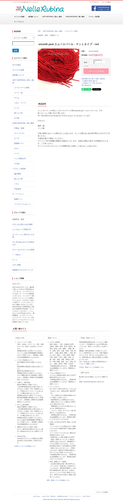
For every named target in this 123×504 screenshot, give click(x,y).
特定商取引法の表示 (62, 496)
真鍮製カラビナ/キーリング (22, 270)
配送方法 (53, 496)
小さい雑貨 (16, 265)
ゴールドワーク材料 (71, 31)
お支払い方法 (45, 496)
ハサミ (16, 184)
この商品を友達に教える (89, 81)
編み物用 (17, 174)
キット (14, 260)
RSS (84, 496)
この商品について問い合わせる (92, 83)
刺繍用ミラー (19, 143)
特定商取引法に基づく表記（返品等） (94, 79)
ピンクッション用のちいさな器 (23, 235)
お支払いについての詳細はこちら (25, 446)
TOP (39, 31)
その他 (16, 118)
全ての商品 (16, 65)
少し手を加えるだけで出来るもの (23, 243)
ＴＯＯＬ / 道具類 (94, 16)
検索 (15, 50)
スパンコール (19, 133)
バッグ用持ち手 (20, 158)
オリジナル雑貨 (19, 16)
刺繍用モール (54, 35)
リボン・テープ (20, 103)
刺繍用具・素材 (43, 35)
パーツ (16, 153)
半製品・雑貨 (19, 128)
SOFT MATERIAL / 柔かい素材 (52, 16)
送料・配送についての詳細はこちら (58, 480)
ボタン (16, 148)
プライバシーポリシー (75, 496)
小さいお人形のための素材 (22, 224)
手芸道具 (17, 189)
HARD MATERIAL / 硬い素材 (75, 16)
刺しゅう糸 (18, 113)
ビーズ (16, 138)
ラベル (16, 98)
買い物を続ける (87, 85)
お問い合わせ (36, 496)
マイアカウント (94, 2)
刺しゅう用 (18, 179)
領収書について (33, 16)
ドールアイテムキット (22, 204)
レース (16, 108)
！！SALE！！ (17, 255)
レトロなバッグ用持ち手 (21, 229)
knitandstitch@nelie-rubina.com (93, 382)
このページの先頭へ (102, 492)
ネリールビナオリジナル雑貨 (23, 250)
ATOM (88, 496)
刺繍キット (18, 199)
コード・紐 (18, 93)
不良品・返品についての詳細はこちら (91, 367)
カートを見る (106, 2)
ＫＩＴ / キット (19, 22)
